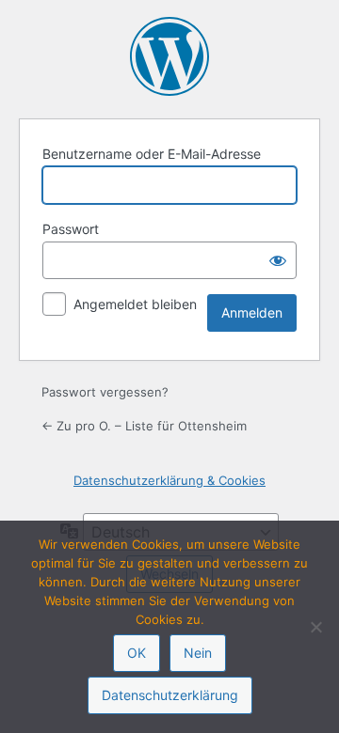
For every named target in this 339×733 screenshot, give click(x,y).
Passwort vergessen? (105, 391)
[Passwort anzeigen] (278, 260)
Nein (198, 653)
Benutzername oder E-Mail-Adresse (151, 154)
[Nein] (315, 626)
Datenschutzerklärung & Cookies (169, 480)
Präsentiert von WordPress (169, 56)
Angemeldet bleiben (135, 304)
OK (136, 653)
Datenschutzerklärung (170, 695)
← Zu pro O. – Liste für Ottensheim (144, 425)
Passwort (70, 229)
